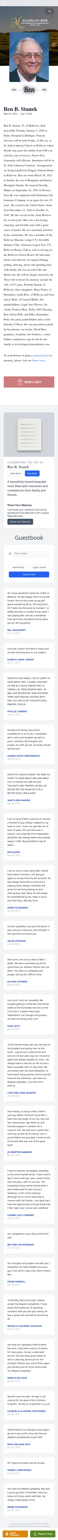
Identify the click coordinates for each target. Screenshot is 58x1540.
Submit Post (29, 574)
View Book (15, 473)
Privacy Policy (20, 1526)
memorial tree (41, 355)
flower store (38, 360)
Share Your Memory (20, 521)
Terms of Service (37, 1526)
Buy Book (32, 473)
